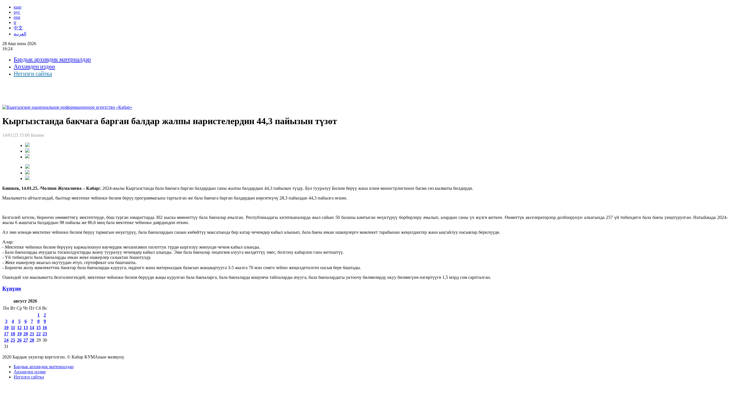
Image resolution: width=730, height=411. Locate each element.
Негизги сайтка (33, 73)
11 (13, 327)
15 (38, 327)
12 (19, 327)
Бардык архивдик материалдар (52, 59)
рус (17, 12)
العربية (20, 33)
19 (19, 333)
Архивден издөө (34, 66)
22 (38, 333)
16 (44, 327)
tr (15, 22)
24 (6, 340)
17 (6, 333)
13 (25, 327)
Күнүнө (11, 288)
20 (25, 333)
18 (13, 333)
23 (44, 333)
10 (6, 327)
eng (17, 17)
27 (25, 340)
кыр (17, 7)
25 (13, 340)
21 (32, 333)
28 (32, 340)
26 (19, 340)
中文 (18, 27)
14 (32, 327)
